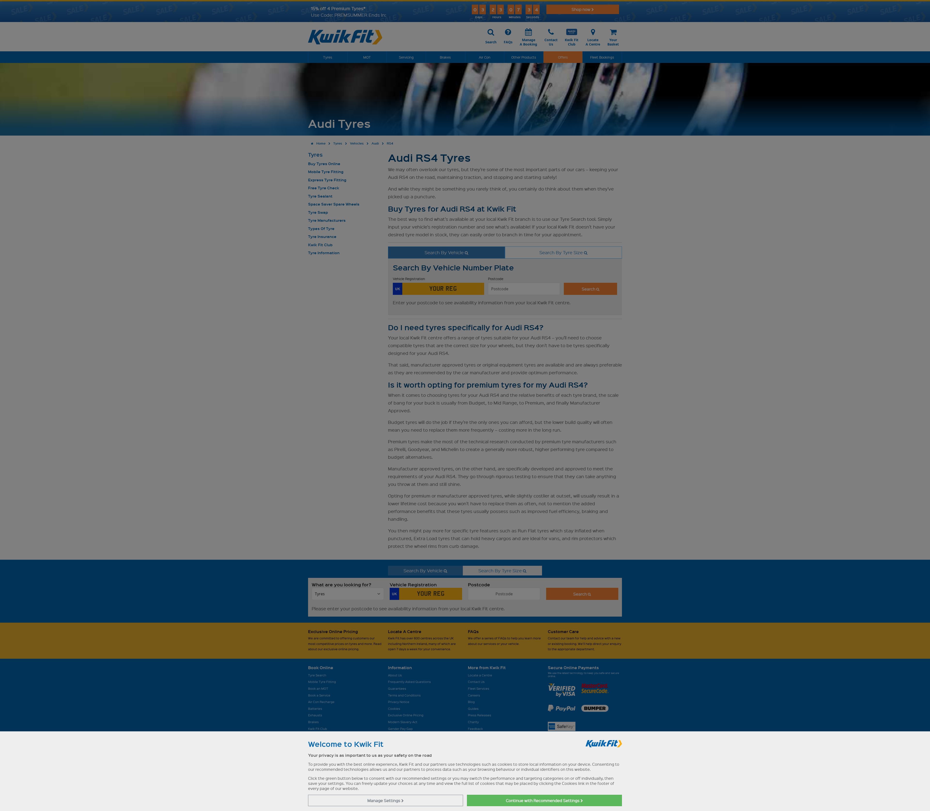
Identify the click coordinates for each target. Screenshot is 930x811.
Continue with (543, 800)
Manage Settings (384, 800)
